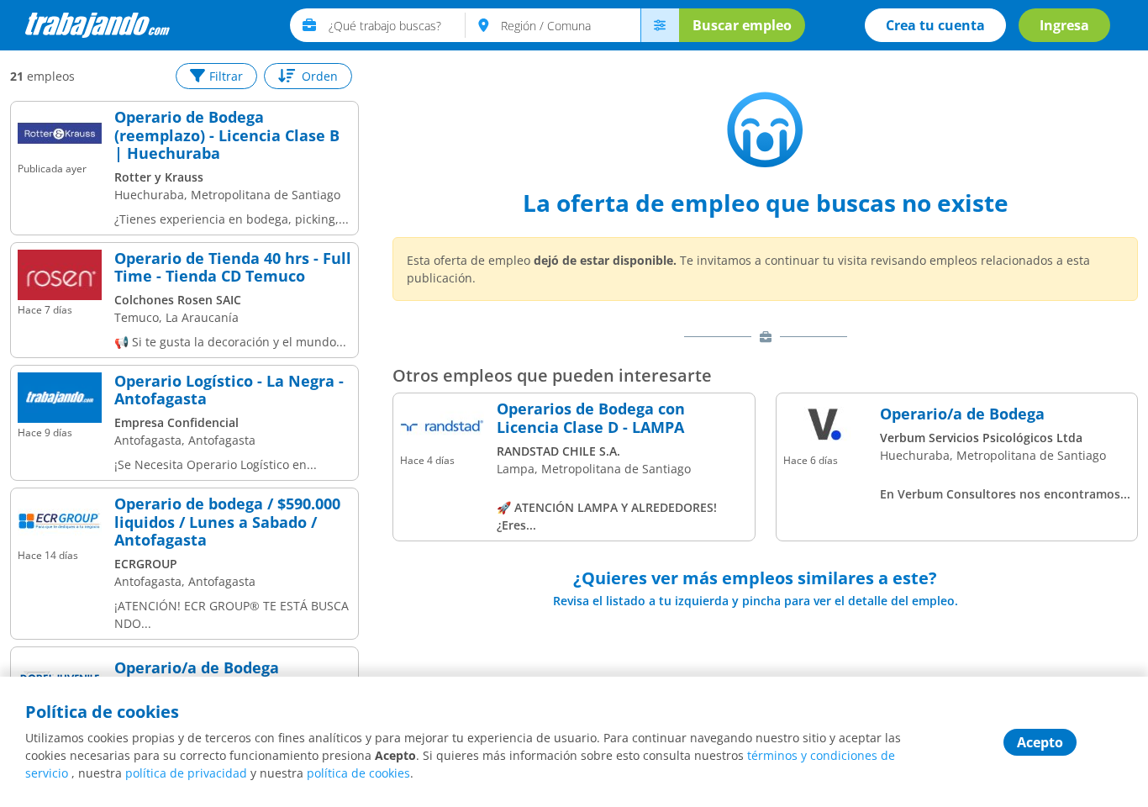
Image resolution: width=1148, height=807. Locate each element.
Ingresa (1064, 25)
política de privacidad (186, 773)
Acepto (1040, 742)
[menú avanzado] (659, 25)
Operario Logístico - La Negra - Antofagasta (229, 390)
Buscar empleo (742, 25)
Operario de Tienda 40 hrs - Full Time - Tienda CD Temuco (232, 268)
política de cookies (358, 773)
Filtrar (226, 76)
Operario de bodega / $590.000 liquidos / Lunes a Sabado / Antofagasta (227, 522)
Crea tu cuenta (935, 25)
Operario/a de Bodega (196, 668)
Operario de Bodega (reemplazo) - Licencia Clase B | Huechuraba (227, 135)
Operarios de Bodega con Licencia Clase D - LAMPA (591, 418)
